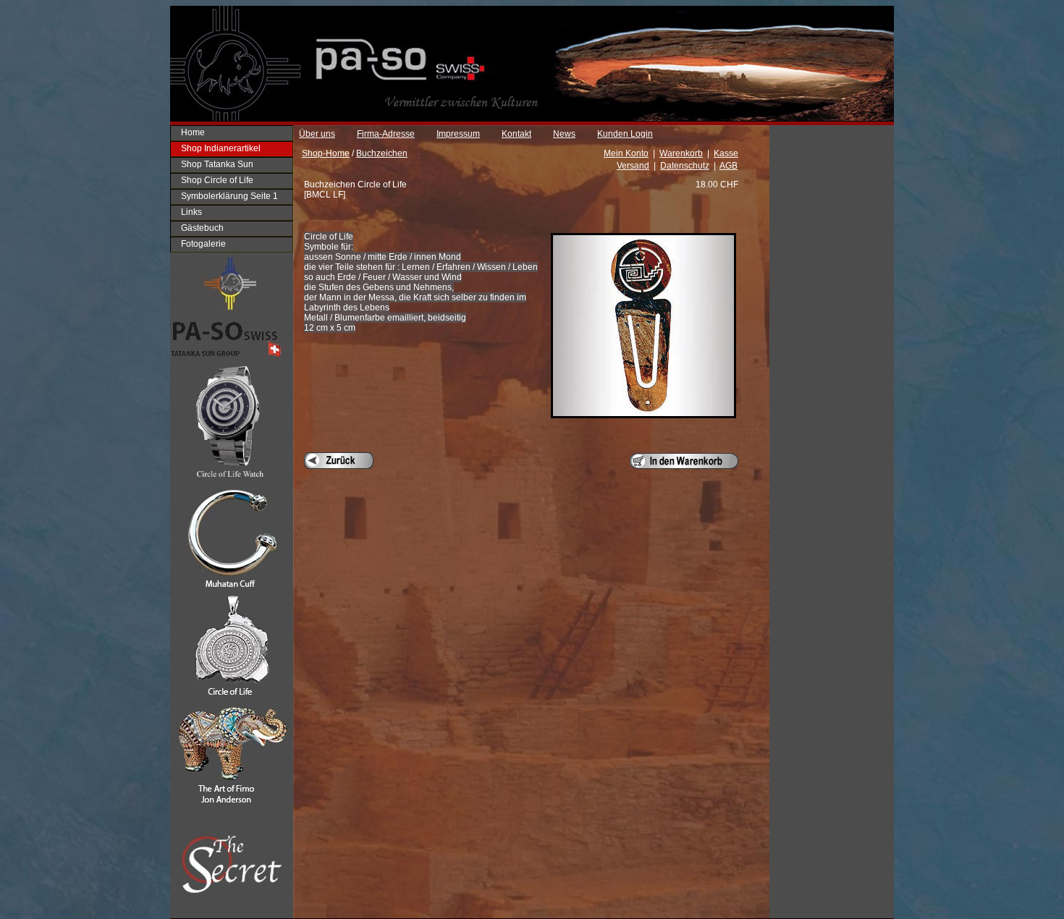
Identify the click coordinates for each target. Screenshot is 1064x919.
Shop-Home (326, 153)
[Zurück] (338, 460)
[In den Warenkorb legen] (684, 461)
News (564, 134)
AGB (728, 166)
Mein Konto (626, 153)
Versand (633, 166)
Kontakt (516, 134)
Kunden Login (625, 134)
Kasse (726, 153)
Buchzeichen (382, 153)
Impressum (458, 134)
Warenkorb (681, 153)
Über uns (317, 134)
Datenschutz (684, 166)
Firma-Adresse (386, 134)
